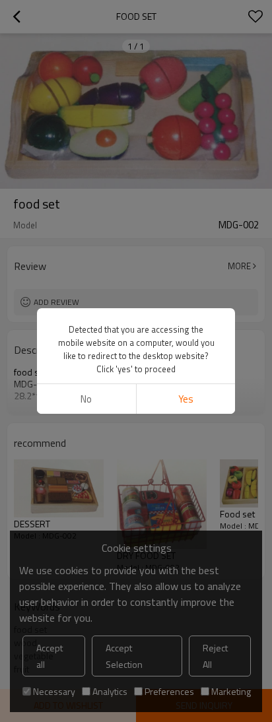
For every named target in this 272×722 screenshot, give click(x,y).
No (86, 399)
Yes (185, 399)
